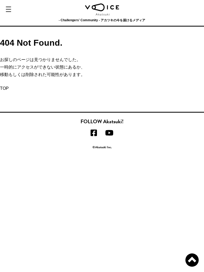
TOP (4, 88)
